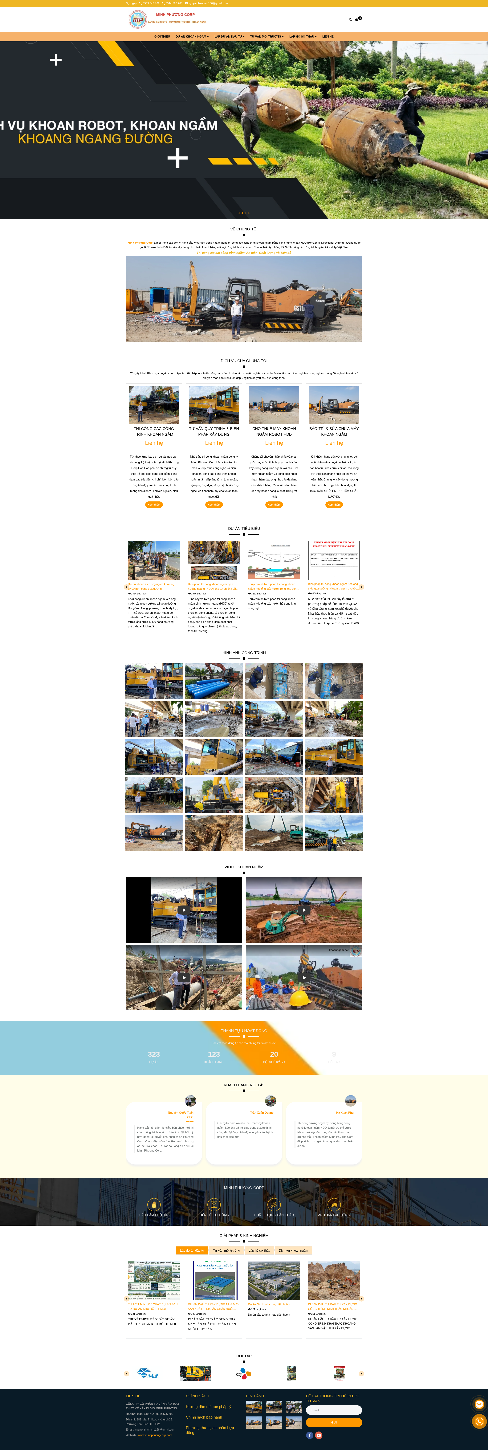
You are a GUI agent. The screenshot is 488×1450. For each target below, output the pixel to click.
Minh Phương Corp (140, 242)
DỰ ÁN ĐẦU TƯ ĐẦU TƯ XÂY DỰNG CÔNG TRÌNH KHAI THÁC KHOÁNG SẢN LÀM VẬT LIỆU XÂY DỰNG (332, 1307)
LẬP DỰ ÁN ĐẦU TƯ (228, 36)
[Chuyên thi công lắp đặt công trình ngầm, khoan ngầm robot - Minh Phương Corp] (167, 19)
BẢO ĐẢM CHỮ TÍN (154, 1215)
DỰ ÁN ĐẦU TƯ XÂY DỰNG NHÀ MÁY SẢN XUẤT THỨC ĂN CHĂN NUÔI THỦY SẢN (213, 1307)
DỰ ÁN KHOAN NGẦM (191, 36)
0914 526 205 (174, 3)
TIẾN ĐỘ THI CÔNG (214, 1215)
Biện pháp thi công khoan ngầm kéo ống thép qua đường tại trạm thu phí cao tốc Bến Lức (333, 586)
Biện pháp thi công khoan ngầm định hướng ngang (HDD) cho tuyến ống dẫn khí (212, 586)
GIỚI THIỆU (162, 36)
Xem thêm (154, 504)
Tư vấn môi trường (226, 1250)
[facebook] (309, 1435)
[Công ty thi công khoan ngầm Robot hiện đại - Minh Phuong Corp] (154, 560)
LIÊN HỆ (328, 36)
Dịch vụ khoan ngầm (293, 1250)
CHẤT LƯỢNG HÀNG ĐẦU (274, 1215)
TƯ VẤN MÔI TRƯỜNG (266, 36)
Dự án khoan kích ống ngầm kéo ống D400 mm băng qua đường (151, 586)
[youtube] (319, 1435)
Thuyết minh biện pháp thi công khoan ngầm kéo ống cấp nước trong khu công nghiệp (273, 586)
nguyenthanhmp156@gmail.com (208, 3)
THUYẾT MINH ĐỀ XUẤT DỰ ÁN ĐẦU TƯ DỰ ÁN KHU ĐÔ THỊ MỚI (153, 1306)
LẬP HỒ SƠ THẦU (302, 36)
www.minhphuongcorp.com (155, 1435)
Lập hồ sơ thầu (259, 1250)
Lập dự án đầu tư (192, 1250)
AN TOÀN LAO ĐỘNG (334, 1215)
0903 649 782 (151, 3)
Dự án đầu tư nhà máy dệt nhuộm (269, 1304)
